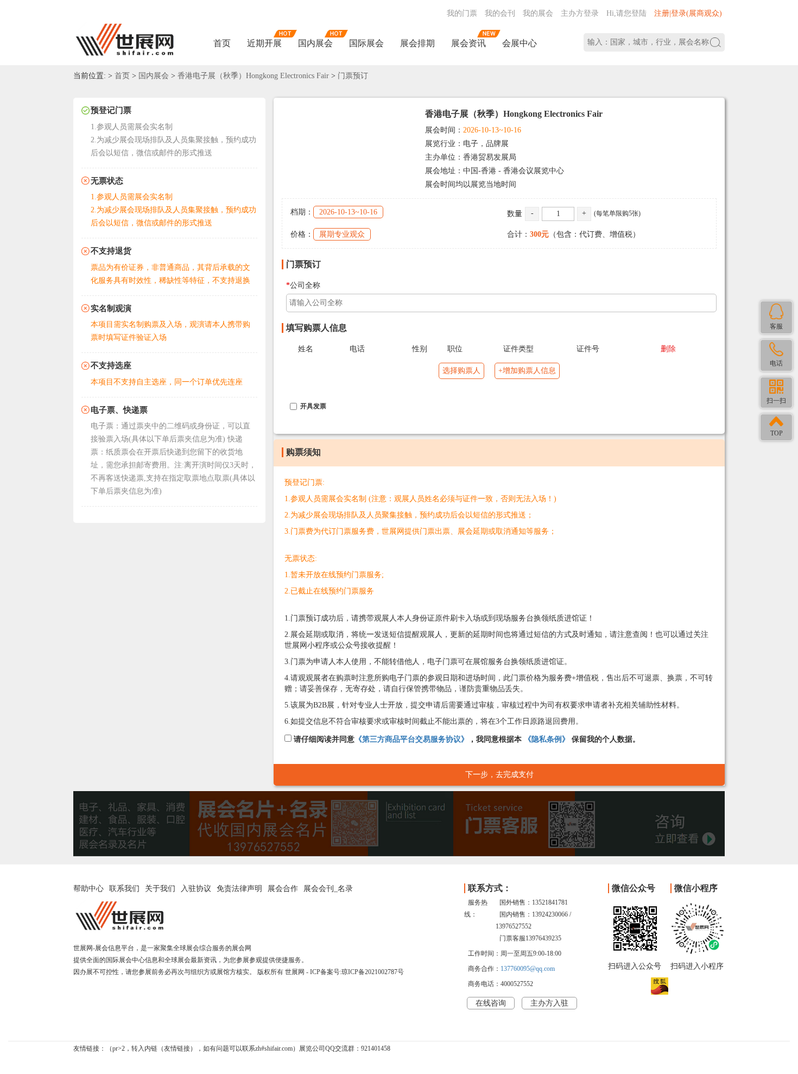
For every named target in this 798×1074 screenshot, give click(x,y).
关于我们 (160, 889)
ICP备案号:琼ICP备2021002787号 (357, 972)
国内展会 (315, 43)
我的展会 (538, 13)
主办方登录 (580, 13)
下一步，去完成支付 (499, 774)
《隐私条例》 (546, 739)
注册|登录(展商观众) (688, 13)
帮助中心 (88, 889)
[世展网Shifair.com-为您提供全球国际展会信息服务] (124, 40)
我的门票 (462, 13)
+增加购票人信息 (527, 371)
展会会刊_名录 (328, 889)
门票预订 (353, 76)
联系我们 (124, 889)
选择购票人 (461, 371)
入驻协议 (196, 889)
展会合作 (283, 889)
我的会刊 (500, 13)
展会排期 (417, 43)
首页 (222, 43)
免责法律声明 (239, 889)
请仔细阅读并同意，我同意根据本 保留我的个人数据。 (466, 739)
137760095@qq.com (528, 968)
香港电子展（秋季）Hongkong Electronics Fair (253, 76)
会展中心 (519, 43)
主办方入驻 (549, 1003)
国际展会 (366, 43)
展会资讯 (468, 43)
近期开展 (264, 43)
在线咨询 (491, 1003)
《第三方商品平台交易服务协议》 (411, 739)
